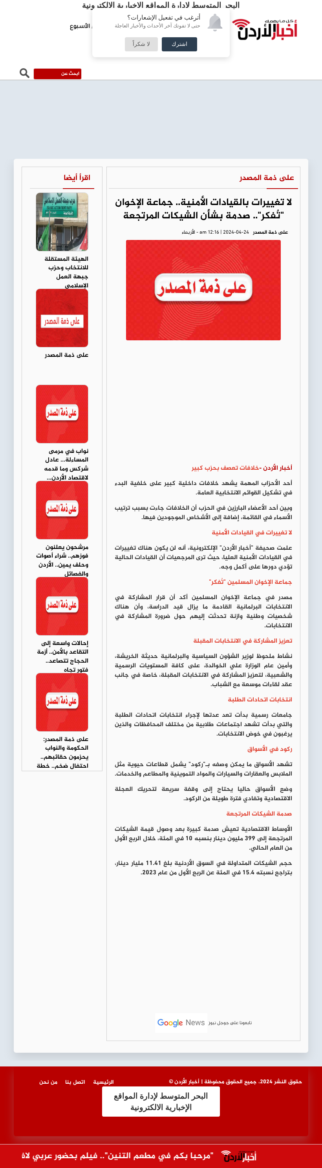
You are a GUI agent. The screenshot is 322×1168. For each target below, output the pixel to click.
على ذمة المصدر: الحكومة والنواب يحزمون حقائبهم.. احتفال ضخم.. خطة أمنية (62, 757)
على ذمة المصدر (267, 178)
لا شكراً (141, 44)
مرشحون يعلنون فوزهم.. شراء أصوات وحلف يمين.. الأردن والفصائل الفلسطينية (62, 565)
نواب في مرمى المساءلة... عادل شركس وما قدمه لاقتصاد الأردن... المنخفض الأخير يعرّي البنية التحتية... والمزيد (66, 478)
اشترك (179, 44)
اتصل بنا (75, 1082)
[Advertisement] (203, 405)
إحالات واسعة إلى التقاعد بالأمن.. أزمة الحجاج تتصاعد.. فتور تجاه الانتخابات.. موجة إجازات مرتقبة (62, 666)
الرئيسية (103, 1082)
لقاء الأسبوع (86, 27)
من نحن (48, 1082)
